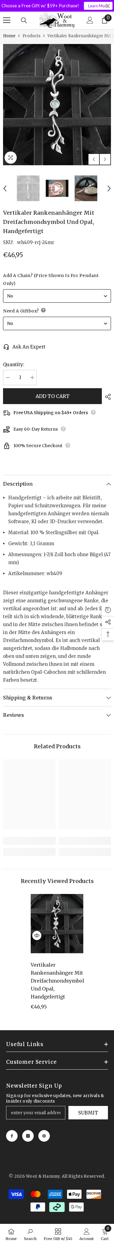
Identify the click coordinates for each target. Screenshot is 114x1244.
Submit (88, 1113)
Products (31, 35)
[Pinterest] (44, 1136)
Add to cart (53, 396)
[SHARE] (106, 396)
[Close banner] (107, 5)
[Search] (24, 20)
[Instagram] (28, 1136)
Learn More (98, 5)
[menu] (6, 20)
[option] (57, 105)
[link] (29, 841)
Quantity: (13, 364)
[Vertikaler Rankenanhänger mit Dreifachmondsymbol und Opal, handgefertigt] (57, 923)
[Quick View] (36, 935)
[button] (93, 159)
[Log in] (90, 20)
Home (9, 35)
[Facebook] (12, 1136)
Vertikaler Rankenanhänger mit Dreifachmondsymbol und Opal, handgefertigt (57, 981)
